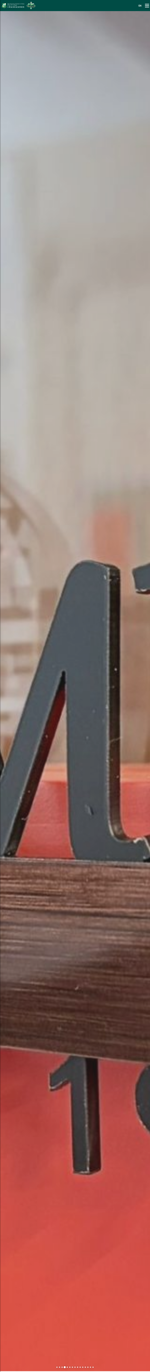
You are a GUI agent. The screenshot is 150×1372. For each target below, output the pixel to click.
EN (140, 5)
